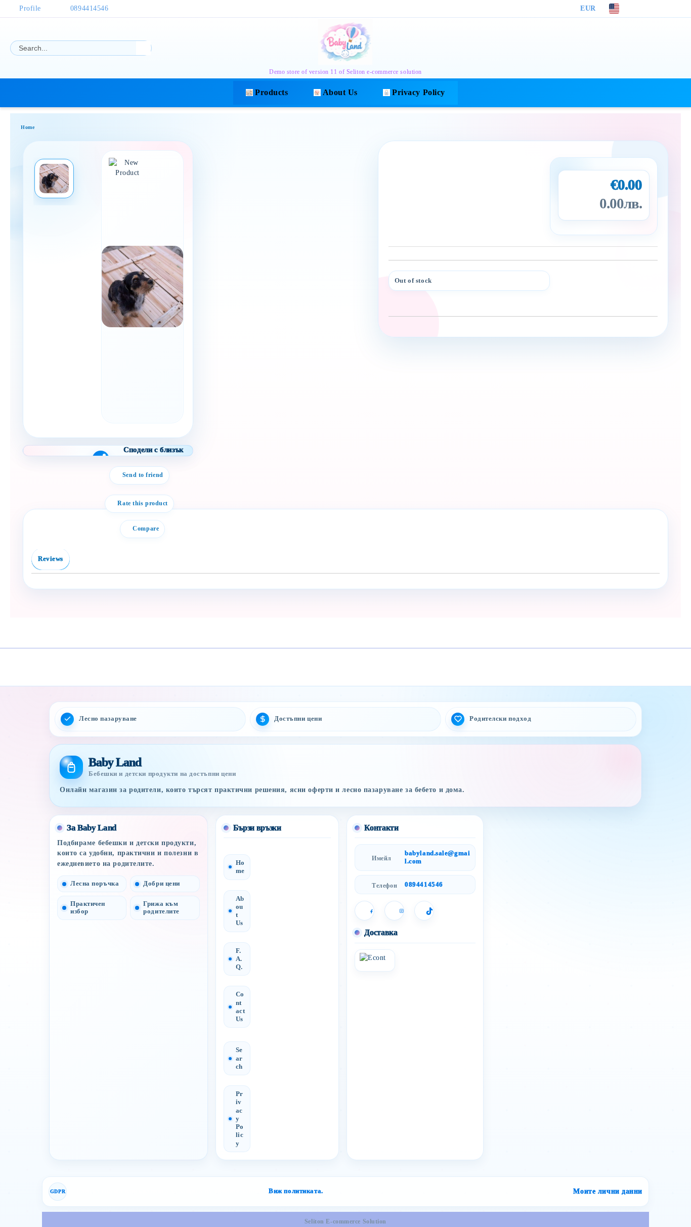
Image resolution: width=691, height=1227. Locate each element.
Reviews (50, 558)
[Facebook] (645, 8)
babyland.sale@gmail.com (437, 857)
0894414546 (89, 8)
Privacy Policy (418, 92)
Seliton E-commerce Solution (345, 1221)
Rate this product (142, 503)
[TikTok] (675, 8)
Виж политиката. (296, 1191)
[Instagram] (660, 8)
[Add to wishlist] (650, 283)
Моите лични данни (607, 1191)
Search (239, 1058)
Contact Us (240, 1006)
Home (27, 127)
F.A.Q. (239, 958)
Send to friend (142, 474)
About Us (340, 92)
